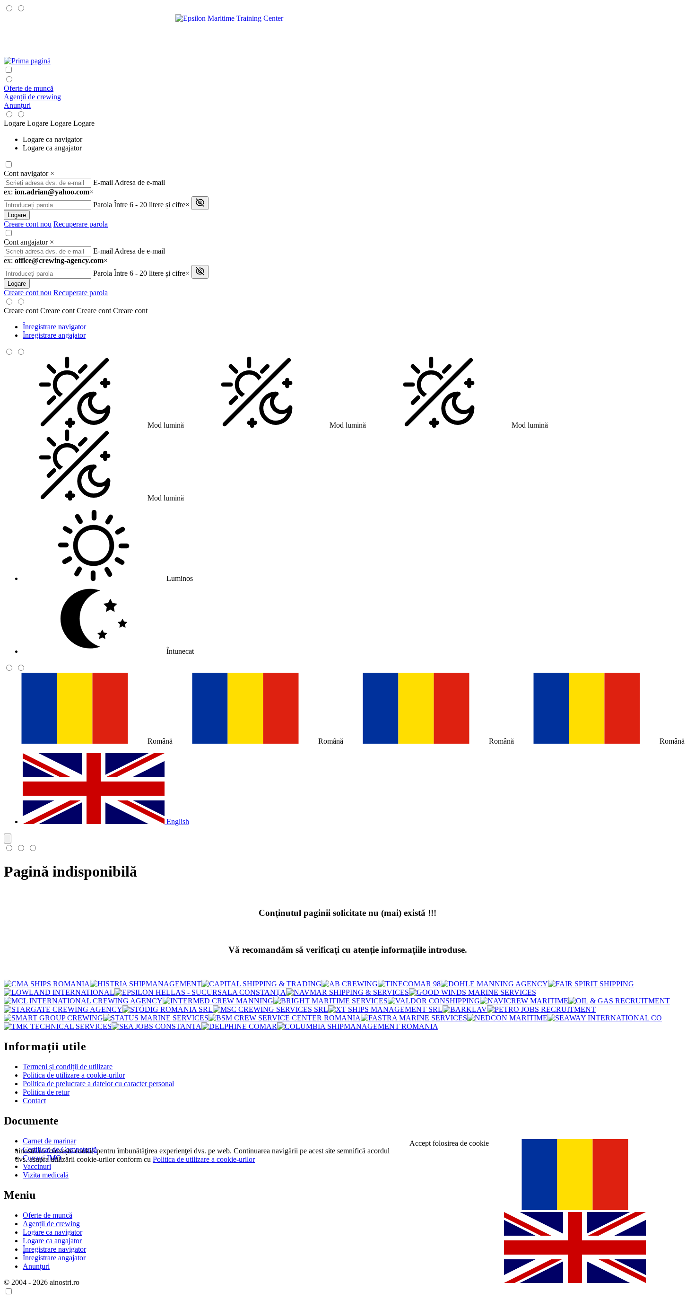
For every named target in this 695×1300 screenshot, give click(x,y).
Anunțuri (17, 105)
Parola (102, 205)
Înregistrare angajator (54, 335)
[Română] (575, 1207)
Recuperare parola (80, 224)
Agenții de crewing (32, 97)
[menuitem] (357, 139)
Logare (17, 215)
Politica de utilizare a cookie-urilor (74, 1075)
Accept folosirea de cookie (449, 1143)
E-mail (103, 182)
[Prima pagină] (27, 61)
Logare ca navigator (52, 139)
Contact (34, 1101)
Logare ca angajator (52, 148)
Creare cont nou (28, 224)
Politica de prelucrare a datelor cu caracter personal (98, 1084)
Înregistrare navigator (54, 327)
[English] (575, 1280)
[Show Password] (199, 203)
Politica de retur (46, 1092)
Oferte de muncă (28, 88)
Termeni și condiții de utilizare (68, 1067)
